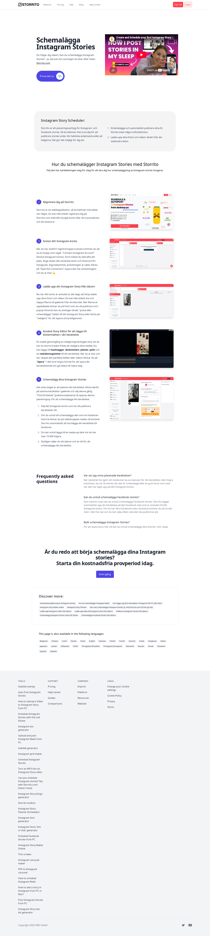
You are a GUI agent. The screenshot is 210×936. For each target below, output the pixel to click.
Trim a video (24, 854)
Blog (81, 4)
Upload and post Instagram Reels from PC (30, 739)
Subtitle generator (28, 748)
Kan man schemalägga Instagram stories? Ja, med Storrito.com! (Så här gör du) (121, 607)
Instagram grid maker (30, 753)
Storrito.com (43, 63)
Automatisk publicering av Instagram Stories (57, 603)
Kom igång (105, 574)
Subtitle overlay (26, 686)
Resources (83, 698)
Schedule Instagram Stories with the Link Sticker (29, 717)
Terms (110, 707)
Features (47, 4)
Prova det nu (47, 76)
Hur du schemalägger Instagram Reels (94, 603)
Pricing (60, 4)
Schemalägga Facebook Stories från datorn (98, 615)
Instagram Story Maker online (52, 607)
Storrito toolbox (26, 802)
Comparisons (55, 703)
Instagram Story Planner (77, 607)
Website (82, 703)
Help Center (95, 4)
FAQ (71, 4)
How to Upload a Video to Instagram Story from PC (30, 705)
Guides (51, 698)
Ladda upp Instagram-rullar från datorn (55, 611)
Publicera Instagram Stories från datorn (132, 611)
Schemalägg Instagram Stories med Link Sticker (59, 615)
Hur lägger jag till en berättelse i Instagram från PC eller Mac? (137, 603)
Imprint (82, 686)
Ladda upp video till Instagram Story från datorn (94, 611)
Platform (82, 692)
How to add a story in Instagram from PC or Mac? (30, 891)
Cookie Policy (114, 695)
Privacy (111, 701)
